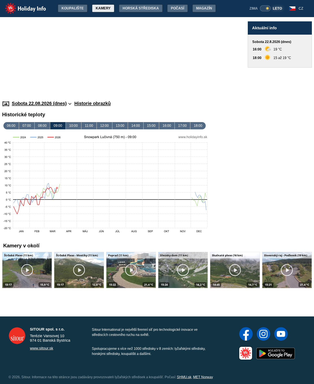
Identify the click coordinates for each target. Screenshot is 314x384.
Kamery (103, 8)
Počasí (177, 8)
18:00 (198, 125)
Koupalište (73, 8)
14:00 (135, 125)
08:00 (42, 125)
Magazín (204, 8)
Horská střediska (141, 8)
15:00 (151, 125)
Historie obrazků (92, 103)
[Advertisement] (280, 80)
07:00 (26, 125)
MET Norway (203, 377)
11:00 (89, 125)
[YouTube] (281, 334)
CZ (301, 8)
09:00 (58, 125)
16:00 (167, 125)
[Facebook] (246, 334)
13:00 (120, 125)
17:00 (182, 125)
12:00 (104, 125)
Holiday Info (21, 5)
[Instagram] (263, 334)
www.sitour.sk (41, 348)
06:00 (11, 125)
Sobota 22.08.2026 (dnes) (39, 103)
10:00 (73, 125)
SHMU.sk (184, 377)
